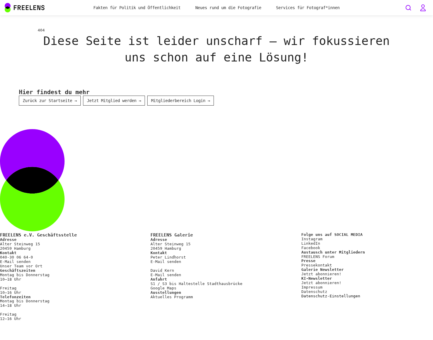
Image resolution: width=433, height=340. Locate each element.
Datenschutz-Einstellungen (330, 296)
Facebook (310, 248)
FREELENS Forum (317, 256)
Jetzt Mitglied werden (114, 100)
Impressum (312, 287)
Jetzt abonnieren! (321, 274)
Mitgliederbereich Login (180, 100)
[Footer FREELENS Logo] (216, 230)
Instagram (312, 239)
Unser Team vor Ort (21, 266)
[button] (423, 7)
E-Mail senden (15, 261)
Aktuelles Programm (172, 297)
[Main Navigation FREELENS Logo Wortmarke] (25, 7)
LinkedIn (310, 243)
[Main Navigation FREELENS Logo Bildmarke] (7, 7)
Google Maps (163, 288)
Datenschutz (314, 291)
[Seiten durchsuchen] (408, 7)
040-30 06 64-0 (16, 257)
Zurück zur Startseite (50, 100)
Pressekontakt (316, 265)
